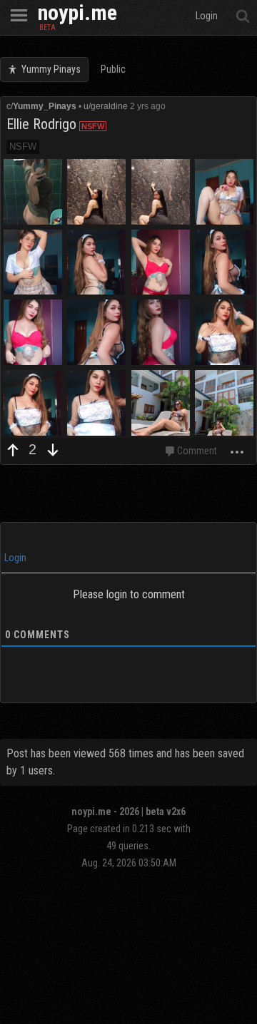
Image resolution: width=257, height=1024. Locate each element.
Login (14, 557)
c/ (41, 106)
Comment (197, 450)
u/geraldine (106, 106)
